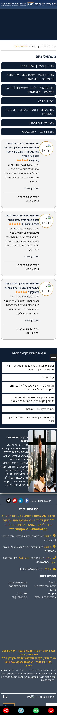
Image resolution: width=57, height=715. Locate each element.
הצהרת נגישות (47, 680)
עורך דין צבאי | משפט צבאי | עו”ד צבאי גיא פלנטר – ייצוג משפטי (30, 77)
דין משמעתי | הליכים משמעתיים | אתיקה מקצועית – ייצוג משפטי (30, 90)
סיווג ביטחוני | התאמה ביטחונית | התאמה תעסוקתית (30, 112)
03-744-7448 (37, 558)
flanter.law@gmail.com (31, 569)
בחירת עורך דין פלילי (45, 597)
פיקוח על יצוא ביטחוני (41, 122)
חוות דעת (22, 593)
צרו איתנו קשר (19, 597)
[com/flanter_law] (8, 500)
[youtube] (15, 500)
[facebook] (27, 500)
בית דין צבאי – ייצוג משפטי (38, 131)
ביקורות (52, 593)
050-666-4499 (10, 558)
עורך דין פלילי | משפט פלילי (37, 66)
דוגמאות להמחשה (18, 586)
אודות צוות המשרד (17, 582)
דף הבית (36, 46)
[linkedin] (21, 500)
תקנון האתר (29, 676)
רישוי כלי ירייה (46, 101)
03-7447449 (42, 562)
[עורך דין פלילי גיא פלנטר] (28, 4)
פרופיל (52, 582)
